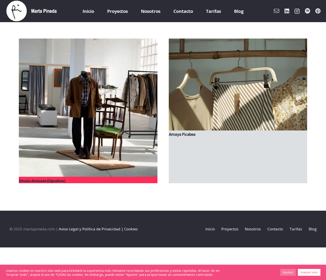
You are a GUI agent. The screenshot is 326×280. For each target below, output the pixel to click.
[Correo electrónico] (276, 11)
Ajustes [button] (288, 272)
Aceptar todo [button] (309, 272)
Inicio (210, 228)
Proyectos (229, 228)
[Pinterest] (317, 11)
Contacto (275, 228)
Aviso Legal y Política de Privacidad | (91, 228)
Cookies (131, 228)
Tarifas (295, 228)
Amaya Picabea (182, 134)
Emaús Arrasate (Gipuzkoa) (42, 180)
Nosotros (253, 228)
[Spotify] (307, 11)
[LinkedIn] (287, 11)
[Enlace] (31, 11)
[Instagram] (297, 11)
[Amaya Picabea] (238, 84)
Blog (313, 228)
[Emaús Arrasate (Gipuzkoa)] (88, 108)
